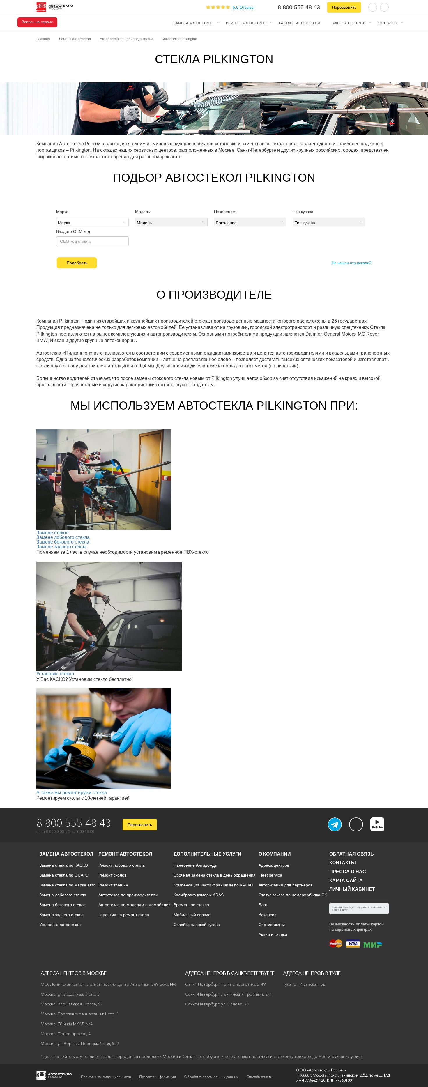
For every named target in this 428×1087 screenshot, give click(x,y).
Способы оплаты (259, 1076)
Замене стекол (52, 532)
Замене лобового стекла (63, 537)
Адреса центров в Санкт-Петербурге (230, 973)
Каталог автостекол (299, 22)
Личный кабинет (352, 889)
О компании (275, 853)
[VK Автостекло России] (356, 824)
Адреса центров (349, 22)
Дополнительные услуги (207, 853)
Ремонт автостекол (246, 22)
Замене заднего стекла (61, 546)
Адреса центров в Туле (312, 973)
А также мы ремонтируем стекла (71, 792)
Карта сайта (346, 880)
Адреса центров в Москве (74, 973)
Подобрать (77, 263)
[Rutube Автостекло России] (381, 830)
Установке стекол (55, 673)
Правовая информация (157, 1076)
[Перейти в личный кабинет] (384, 6)
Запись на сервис (37, 22)
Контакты (387, 22)
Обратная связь (351, 853)
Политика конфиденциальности (106, 1076)
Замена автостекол (194, 22)
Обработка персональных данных (211, 1076)
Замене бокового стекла (62, 541)
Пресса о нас (347, 871)
